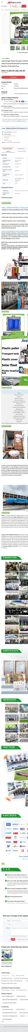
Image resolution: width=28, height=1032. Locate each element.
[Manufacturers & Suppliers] (14, 2)
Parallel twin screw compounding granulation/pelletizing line (7, 980)
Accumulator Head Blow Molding (9, 1002)
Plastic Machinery (24, 9)
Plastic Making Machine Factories (9, 1012)
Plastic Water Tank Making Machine (9, 1016)
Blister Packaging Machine (8, 996)
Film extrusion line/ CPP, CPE (20, 978)
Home (2, 9)
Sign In (3, 142)
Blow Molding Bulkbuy (7, 1019)
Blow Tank (22, 1016)
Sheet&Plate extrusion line (6, 978)
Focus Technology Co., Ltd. (17, 1026)
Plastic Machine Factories (7, 1009)
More (2, 1021)
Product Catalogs (20, 975)
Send (13, 939)
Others (15, 983)
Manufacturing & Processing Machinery (12, 9)
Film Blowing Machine (21, 996)
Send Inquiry (13, 77)
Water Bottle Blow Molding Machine (9, 999)
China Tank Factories (20, 1009)
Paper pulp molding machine (7, 983)
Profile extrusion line (18, 980)
